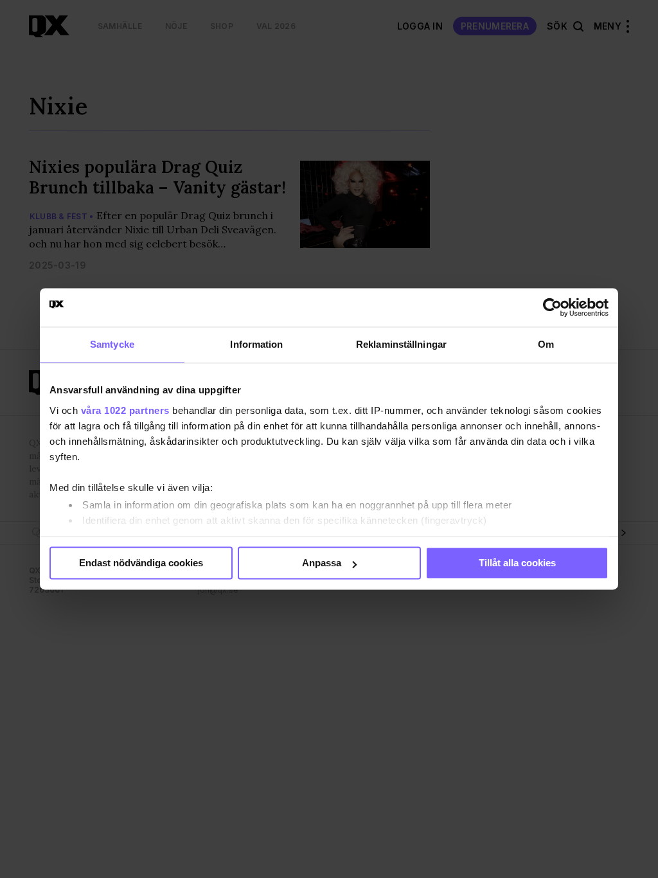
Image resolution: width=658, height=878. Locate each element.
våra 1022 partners (125, 410)
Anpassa (321, 562)
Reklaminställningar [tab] (401, 344)
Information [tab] (256, 344)
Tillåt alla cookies (517, 562)
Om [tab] (546, 344)
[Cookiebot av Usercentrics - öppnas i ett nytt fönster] (552, 307)
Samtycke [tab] (112, 344)
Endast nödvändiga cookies (141, 562)
